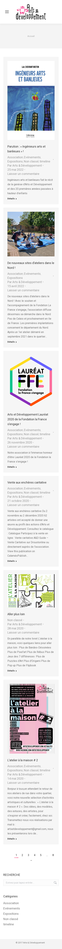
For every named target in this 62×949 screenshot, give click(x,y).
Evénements (32, 157)
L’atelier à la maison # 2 (22, 760)
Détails (11, 198)
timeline (45, 161)
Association (15, 157)
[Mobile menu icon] (7, 12)
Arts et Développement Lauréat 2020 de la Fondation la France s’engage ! (27, 419)
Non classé (31, 161)
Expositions (15, 161)
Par (24, 165)
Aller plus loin (16, 614)
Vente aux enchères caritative (26, 482)
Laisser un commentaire (23, 174)
